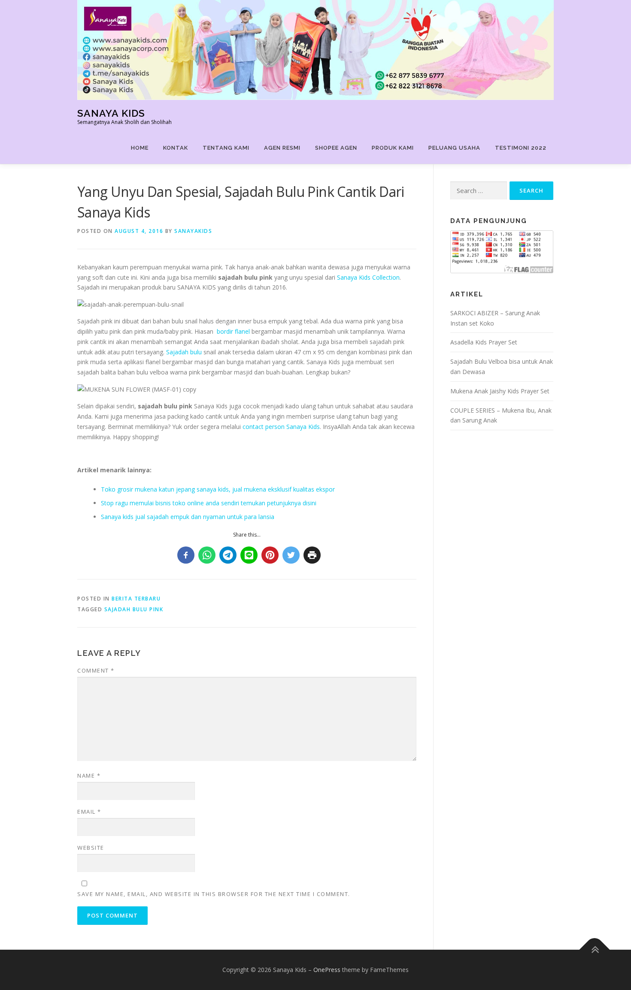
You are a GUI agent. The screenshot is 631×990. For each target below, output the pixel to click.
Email (89, 811)
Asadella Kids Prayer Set (483, 342)
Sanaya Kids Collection (368, 277)
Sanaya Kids (111, 113)
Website (90, 847)
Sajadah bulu (184, 352)
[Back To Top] (594, 950)
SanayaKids (193, 231)
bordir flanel (233, 331)
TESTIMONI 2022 (520, 148)
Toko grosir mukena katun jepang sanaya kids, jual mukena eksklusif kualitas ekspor (218, 489)
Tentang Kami (226, 148)
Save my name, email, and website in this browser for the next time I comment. (213, 894)
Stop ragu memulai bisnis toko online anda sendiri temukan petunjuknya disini (208, 503)
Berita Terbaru (136, 598)
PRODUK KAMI (393, 148)
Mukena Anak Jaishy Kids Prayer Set (499, 391)
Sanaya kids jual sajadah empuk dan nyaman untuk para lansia (187, 517)
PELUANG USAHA (454, 148)
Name (88, 775)
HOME (140, 148)
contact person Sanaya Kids (281, 427)
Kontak (175, 148)
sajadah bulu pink (134, 609)
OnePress (326, 970)
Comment (96, 670)
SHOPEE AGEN (336, 148)
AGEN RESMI (282, 148)
